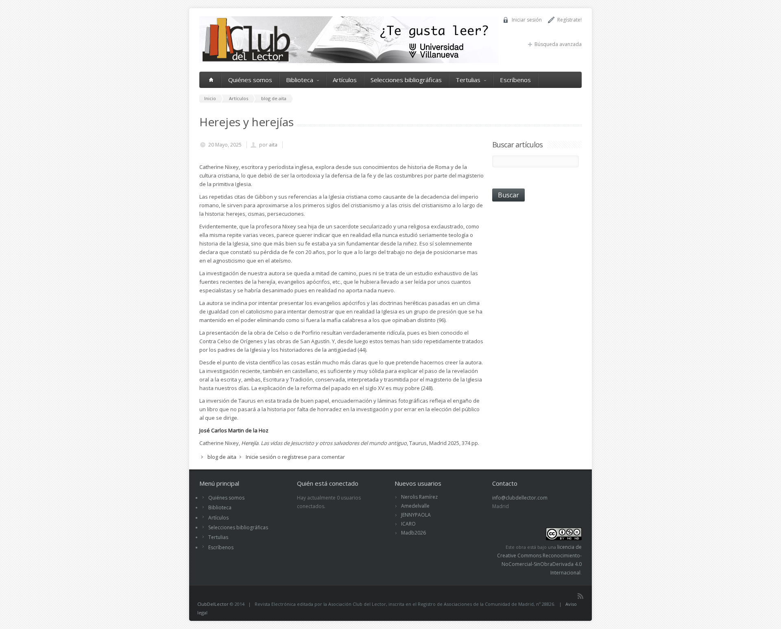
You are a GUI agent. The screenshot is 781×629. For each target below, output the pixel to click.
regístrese (294, 456)
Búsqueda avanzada (558, 44)
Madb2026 (413, 532)
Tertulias (468, 80)
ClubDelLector (213, 604)
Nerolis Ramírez (419, 496)
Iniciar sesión (527, 19)
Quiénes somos (250, 80)
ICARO (408, 523)
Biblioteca (299, 80)
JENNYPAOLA (416, 514)
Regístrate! (569, 19)
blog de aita (221, 456)
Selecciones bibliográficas (406, 80)
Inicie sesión (261, 456)
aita (273, 144)
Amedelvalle (415, 505)
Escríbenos (515, 80)
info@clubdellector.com (520, 497)
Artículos (345, 80)
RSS (580, 596)
